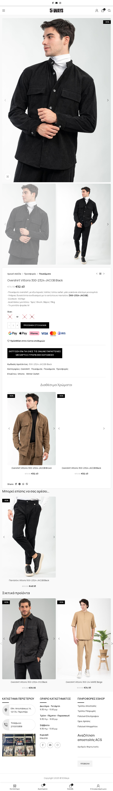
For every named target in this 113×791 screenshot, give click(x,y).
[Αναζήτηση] (109, 10)
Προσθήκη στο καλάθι (35, 325)
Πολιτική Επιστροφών (88, 716)
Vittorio (21, 373)
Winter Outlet (32, 373)
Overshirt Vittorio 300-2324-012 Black (29, 682)
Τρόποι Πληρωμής (87, 711)
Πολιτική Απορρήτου (88, 726)
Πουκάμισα (45, 273)
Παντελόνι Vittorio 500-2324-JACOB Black (29, 580)
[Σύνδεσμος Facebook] (53, 3)
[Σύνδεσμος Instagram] (60, 3)
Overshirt (25, 369)
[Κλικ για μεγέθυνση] (7, 176)
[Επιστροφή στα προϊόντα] (100, 274)
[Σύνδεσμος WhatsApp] (23, 484)
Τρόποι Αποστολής (87, 706)
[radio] (10, 316)
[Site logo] (56, 10)
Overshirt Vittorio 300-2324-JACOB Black (81, 468)
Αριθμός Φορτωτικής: (88, 746)
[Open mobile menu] (4, 10)
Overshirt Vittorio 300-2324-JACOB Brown (31, 468)
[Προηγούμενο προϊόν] (97, 274)
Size (9, 311)
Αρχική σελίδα (14, 273)
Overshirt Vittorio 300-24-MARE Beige (84, 682)
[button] (5, 100)
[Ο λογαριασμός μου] (97, 10)
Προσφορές (30, 273)
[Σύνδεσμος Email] (56, 3)
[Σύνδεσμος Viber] (27, 484)
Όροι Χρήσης (84, 721)
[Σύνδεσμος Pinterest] (19, 484)
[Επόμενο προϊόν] (104, 274)
